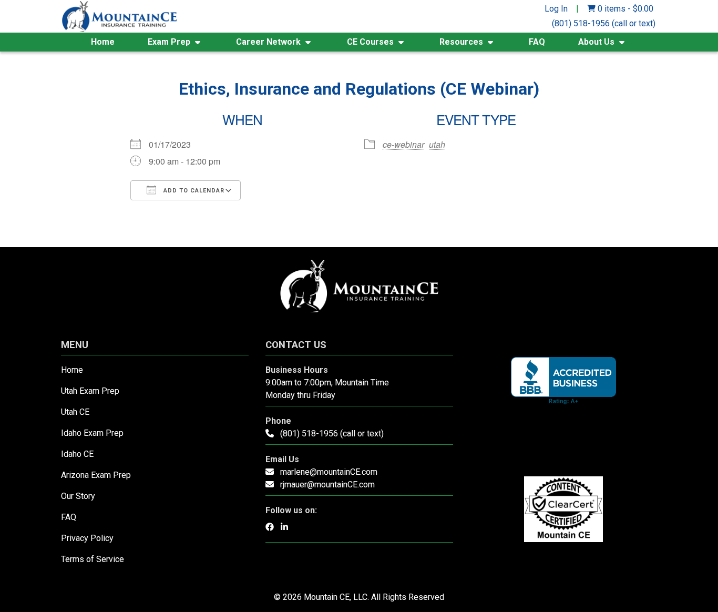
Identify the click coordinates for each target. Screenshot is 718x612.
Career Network (268, 42)
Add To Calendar (192, 190)
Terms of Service (92, 559)
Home (103, 42)
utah (437, 144)
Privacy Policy (87, 538)
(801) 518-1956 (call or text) (603, 23)
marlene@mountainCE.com (328, 472)
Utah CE (75, 412)
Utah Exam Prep (90, 391)
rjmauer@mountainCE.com (327, 484)
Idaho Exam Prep (92, 433)
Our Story (78, 496)
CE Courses (370, 42)
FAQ (537, 42)
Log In (556, 9)
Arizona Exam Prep (96, 475)
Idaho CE (77, 454)
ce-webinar (403, 144)
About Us (596, 42)
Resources (461, 42)
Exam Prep (169, 42)
